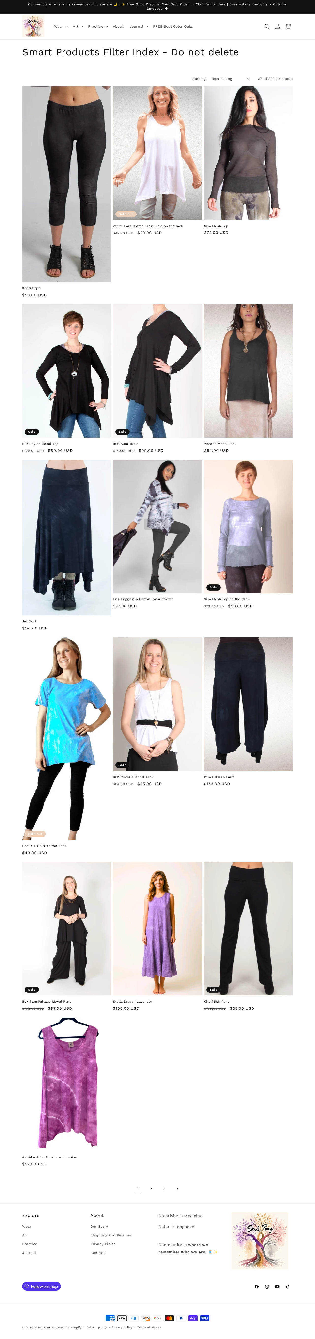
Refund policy (97, 1327)
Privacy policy (122, 1327)
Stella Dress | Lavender (132, 1001)
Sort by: (199, 79)
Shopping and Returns (110, 1235)
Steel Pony (43, 1327)
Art (25, 1235)
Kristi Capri (31, 288)
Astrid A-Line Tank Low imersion (49, 1157)
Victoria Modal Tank (220, 444)
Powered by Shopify (67, 1327)
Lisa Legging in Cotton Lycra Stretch (143, 599)
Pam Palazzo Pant (219, 777)
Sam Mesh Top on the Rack (227, 599)
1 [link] (138, 1188)
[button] (60, 26)
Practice (29, 1244)
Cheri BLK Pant (216, 1001)
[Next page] (177, 1189)
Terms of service (149, 1327)
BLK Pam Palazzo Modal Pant (46, 1001)
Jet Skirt (29, 621)
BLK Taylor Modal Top (40, 444)
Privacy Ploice (103, 1244)
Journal (29, 1253)
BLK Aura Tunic (125, 444)
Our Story (99, 1227)
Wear (26, 1227)
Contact (97, 1253)
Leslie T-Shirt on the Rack (44, 846)
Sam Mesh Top (216, 226)
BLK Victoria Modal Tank (133, 777)
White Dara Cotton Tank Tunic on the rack (148, 226)
